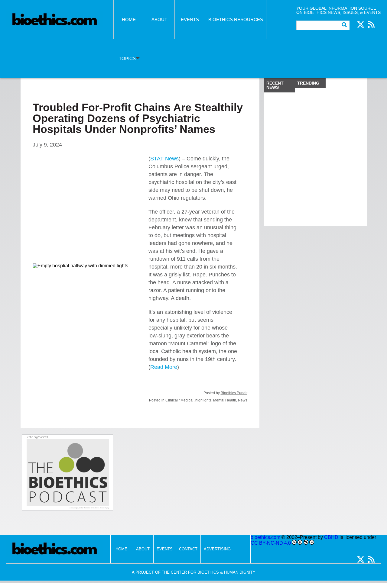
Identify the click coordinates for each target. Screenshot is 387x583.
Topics (127, 58)
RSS (371, 24)
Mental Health (224, 400)
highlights (203, 400)
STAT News (164, 159)
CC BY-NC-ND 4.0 (271, 543)
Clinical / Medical (179, 400)
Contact (188, 549)
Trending (308, 83)
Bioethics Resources (235, 19)
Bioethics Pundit (234, 393)
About (159, 19)
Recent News (275, 85)
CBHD (331, 537)
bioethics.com (265, 537)
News (242, 400)
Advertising (217, 549)
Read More (163, 367)
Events (190, 19)
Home (129, 19)
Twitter (361, 24)
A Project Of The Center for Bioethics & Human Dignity (193, 572)
